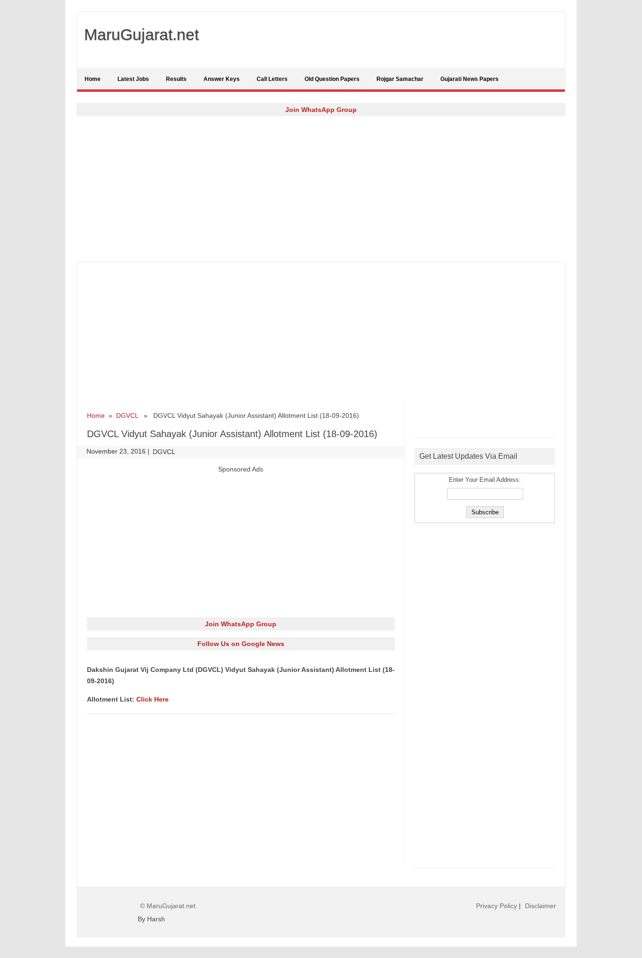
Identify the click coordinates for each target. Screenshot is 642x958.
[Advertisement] (321, 189)
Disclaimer (540, 906)
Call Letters (272, 79)
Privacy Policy (496, 906)
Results (176, 79)
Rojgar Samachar (399, 79)
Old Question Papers (332, 79)
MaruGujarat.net (141, 34)
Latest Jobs (133, 79)
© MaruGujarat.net (168, 906)
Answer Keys (222, 79)
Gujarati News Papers (469, 79)
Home (93, 79)
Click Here (152, 699)
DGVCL (127, 415)
